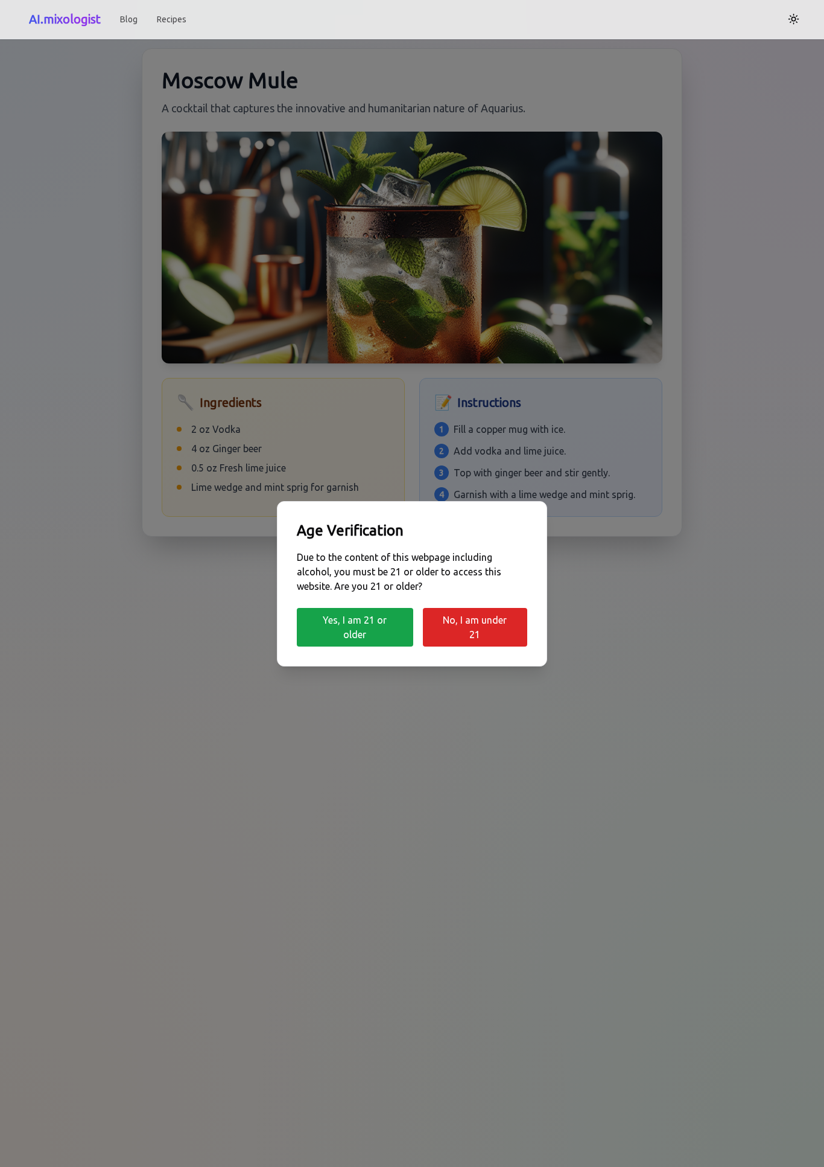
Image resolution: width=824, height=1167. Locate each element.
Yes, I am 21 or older (355, 627)
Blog (129, 19)
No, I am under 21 (475, 627)
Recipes (171, 19)
